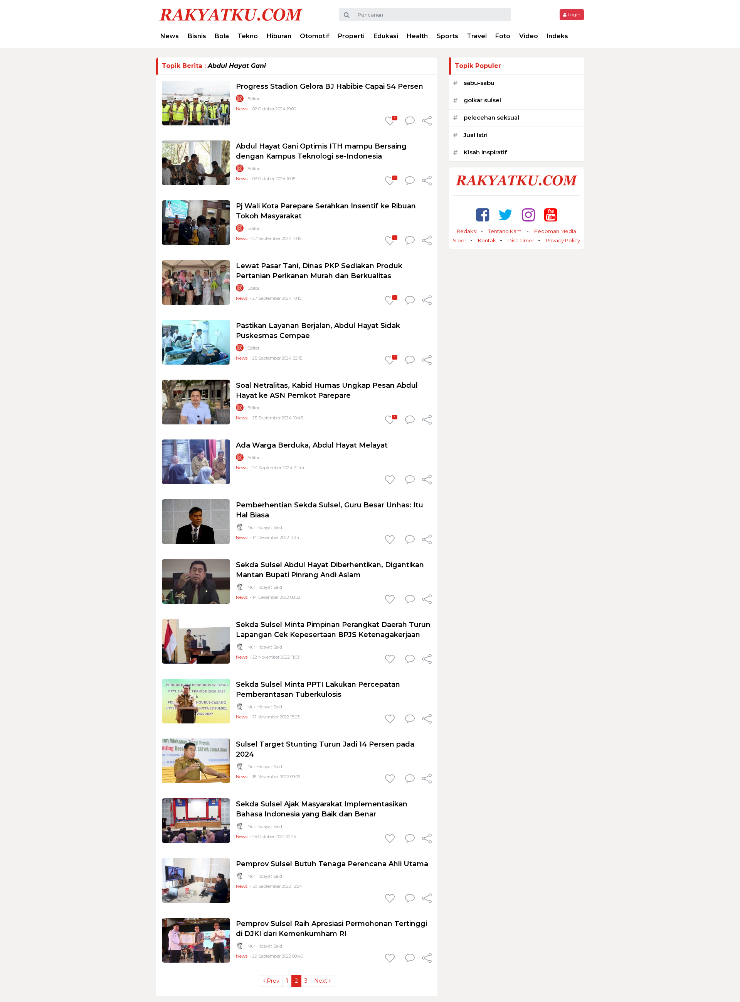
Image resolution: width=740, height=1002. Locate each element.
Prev (272, 980)
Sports (447, 36)
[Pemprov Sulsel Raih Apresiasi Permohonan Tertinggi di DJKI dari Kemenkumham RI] (196, 939)
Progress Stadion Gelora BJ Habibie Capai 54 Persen (329, 86)
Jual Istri (476, 135)
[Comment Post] (410, 121)
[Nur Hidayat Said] (240, 528)
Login (573, 14)
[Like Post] (391, 480)
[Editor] (240, 100)
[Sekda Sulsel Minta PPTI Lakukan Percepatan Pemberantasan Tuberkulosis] (196, 700)
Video (528, 36)
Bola (222, 36)
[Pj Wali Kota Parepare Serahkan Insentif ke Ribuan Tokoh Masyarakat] (196, 222)
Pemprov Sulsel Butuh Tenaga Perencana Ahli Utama (332, 864)
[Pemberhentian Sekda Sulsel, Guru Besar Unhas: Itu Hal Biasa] (196, 521)
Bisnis (197, 36)
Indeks (557, 36)
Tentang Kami (505, 231)
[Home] (231, 14)
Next (321, 980)
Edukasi (385, 36)
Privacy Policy (563, 240)
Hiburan (279, 36)
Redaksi (467, 231)
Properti (351, 36)
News (169, 36)
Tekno (247, 36)
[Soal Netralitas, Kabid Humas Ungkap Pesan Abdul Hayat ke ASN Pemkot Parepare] (196, 401)
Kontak (487, 240)
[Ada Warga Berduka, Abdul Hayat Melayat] (196, 461)
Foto (502, 36)
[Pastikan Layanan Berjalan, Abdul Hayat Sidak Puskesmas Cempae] (196, 341)
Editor (253, 98)
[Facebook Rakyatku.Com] (482, 214)
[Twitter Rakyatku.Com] (505, 214)
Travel (477, 36)
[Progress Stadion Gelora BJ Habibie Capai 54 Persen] (196, 102)
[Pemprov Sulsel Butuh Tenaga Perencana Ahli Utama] (196, 880)
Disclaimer (521, 240)
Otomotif (315, 36)
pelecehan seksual (491, 117)
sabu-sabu (479, 82)
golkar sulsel (482, 100)
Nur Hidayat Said (264, 527)
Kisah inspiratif (485, 152)
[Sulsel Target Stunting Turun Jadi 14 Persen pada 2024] (196, 760)
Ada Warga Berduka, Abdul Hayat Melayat (312, 445)
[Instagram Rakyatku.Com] (528, 214)
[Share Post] (427, 121)
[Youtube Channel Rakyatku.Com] (550, 214)
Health (417, 36)
